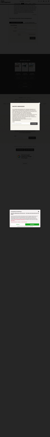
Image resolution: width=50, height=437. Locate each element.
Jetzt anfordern (34, 123)
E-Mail (13, 121)
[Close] (39, 103)
